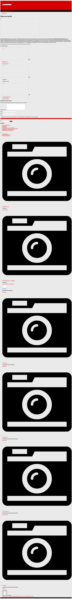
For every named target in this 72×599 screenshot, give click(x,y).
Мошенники (4, 126)
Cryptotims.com (5, 209)
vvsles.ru (3, 588)
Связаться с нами (5, 7)
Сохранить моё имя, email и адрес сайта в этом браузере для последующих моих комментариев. (20, 116)
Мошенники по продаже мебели (8, 127)
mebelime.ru (4, 366)
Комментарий (3, 109)
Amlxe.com (4, 292)
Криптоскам (4, 13)
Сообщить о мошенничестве (7, 6)
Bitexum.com (4, 61)
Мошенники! (2, 1)
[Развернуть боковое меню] (0, 120)
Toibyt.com (4, 79)
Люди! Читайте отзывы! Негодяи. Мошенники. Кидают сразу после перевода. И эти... (18, 596)
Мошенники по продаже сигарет (8, 129)
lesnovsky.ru (4, 440)
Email (1, 113)
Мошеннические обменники (7, 130)
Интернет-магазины (6, 125)
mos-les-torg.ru (5, 514)
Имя (1, 111)
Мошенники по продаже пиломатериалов (10, 128)
